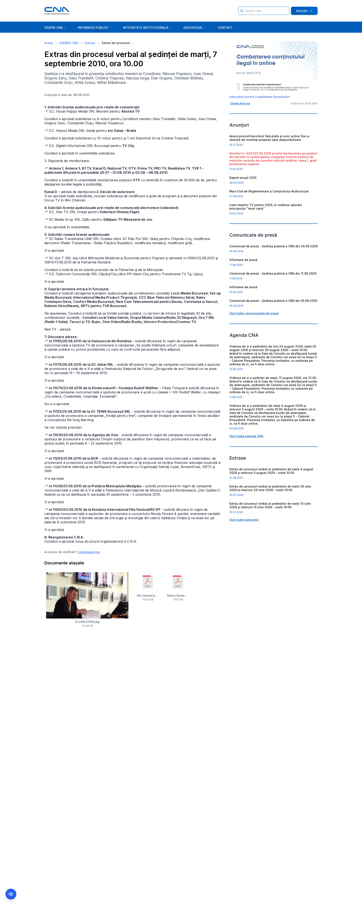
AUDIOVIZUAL (193, 27)
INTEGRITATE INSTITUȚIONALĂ (145, 27)
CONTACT (225, 27)
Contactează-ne (89, 552)
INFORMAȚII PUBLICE (93, 27)
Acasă (48, 43)
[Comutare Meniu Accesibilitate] (11, 894)
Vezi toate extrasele (244, 519)
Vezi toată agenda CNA (246, 436)
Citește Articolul (240, 103)
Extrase (90, 43)
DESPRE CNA (53, 27)
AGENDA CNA (68, 43)
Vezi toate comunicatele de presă (254, 313)
